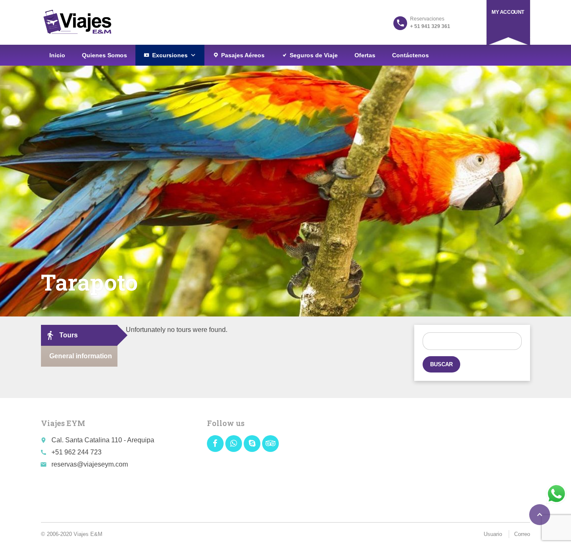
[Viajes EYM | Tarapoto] (77, 22)
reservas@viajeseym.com (89, 464)
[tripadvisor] (270, 443)
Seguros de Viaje (314, 55)
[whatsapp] (233, 443)
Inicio (57, 55)
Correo (522, 534)
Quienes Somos (104, 55)
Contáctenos (410, 55)
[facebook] (215, 443)
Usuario (493, 534)
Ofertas (364, 55)
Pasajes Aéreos (243, 55)
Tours (61, 335)
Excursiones (170, 55)
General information (80, 356)
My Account (508, 12)
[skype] (252, 443)
